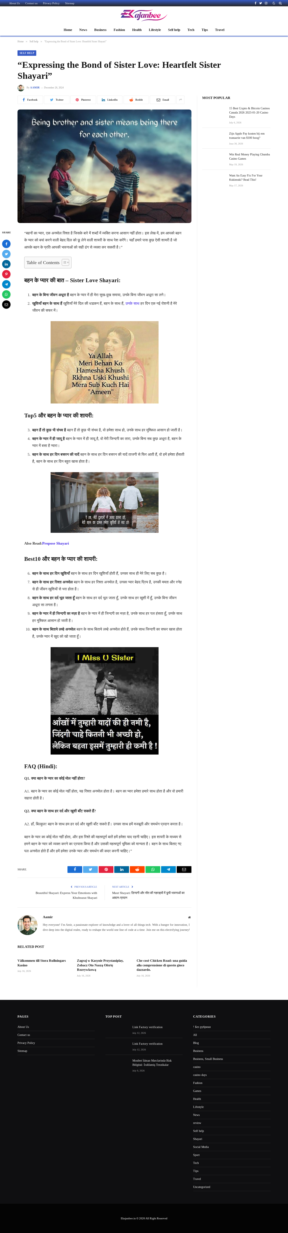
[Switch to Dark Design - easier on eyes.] (274, 3)
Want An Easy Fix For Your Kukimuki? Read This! (245, 177)
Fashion (119, 30)
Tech (190, 30)
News (83, 30)
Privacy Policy (51, 3)
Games (197, 1091)
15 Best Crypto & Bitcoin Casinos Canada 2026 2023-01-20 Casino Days (249, 112)
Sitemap (69, 3)
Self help (174, 30)
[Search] (280, 3)
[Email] (6, 304)
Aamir (35, 87)
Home (68, 30)
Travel (219, 30)
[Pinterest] (6, 274)
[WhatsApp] (6, 294)
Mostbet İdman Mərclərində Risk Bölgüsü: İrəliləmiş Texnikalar (152, 1062)
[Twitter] (6, 254)
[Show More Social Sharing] (180, 100)
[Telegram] (6, 284)
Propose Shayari (55, 543)
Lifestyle (155, 30)
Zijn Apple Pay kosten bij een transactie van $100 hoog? (247, 135)
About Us (14, 3)
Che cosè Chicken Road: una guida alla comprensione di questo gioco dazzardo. (162, 965)
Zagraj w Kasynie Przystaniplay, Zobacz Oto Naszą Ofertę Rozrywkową (100, 965)
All (195, 1035)
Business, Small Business (208, 1059)
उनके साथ (132, 303)
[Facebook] (6, 243)
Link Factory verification (147, 1027)
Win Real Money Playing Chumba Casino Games (249, 156)
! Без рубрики (202, 1027)
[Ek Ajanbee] (144, 15)
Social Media (201, 1147)
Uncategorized (201, 1187)
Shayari (197, 1139)
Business (100, 30)
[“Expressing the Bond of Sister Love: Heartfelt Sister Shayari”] (104, 166)
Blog (196, 1043)
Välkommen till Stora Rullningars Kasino (41, 963)
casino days (200, 1075)
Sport (196, 1155)
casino (197, 1067)
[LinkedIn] (6, 264)
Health (137, 30)
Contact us (31, 3)
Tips (205, 30)
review (197, 1123)
